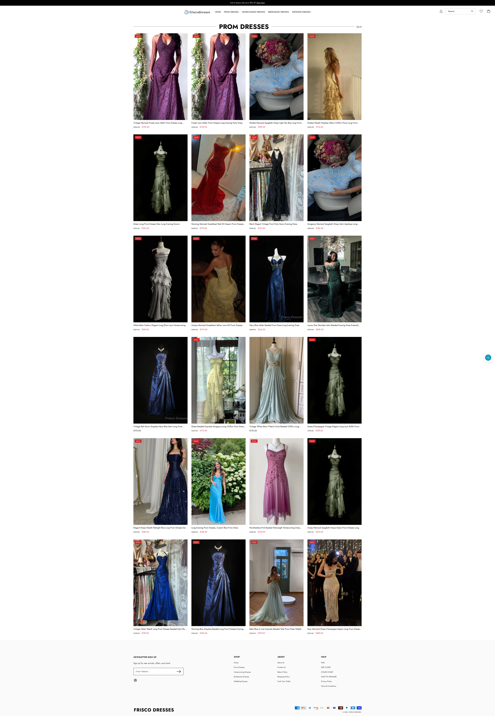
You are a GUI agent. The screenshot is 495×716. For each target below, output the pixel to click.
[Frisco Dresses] (197, 12)
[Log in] (441, 11)
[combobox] (460, 11)
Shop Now (261, 2)
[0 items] (488, 11)
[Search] (472, 11)
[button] (488, 364)
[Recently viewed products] (488, 357)
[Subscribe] (178, 671)
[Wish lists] (481, 11)
